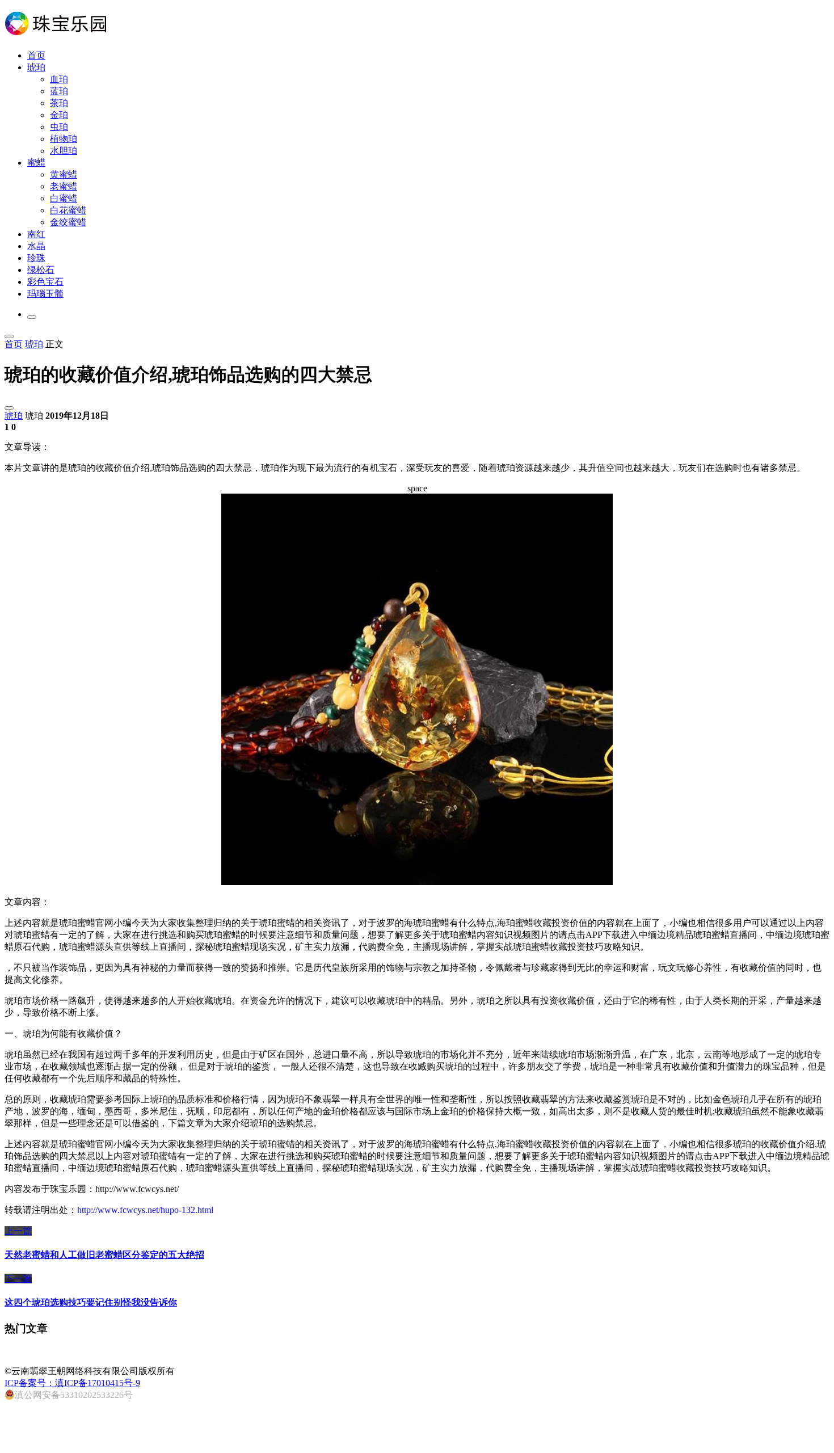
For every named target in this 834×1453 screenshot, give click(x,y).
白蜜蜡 (63, 198)
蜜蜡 (36, 162)
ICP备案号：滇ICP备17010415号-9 (72, 1383)
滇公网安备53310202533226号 (74, 1395)
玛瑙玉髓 (45, 293)
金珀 (59, 115)
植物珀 (63, 139)
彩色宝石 (45, 282)
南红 (36, 234)
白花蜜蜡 (68, 210)
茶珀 (59, 103)
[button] (31, 317)
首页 (36, 55)
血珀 (59, 79)
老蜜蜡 (63, 186)
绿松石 (40, 270)
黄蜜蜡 (63, 174)
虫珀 (59, 127)
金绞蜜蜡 (68, 222)
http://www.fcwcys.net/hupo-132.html (145, 1210)
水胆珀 (63, 150)
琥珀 (36, 67)
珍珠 (36, 258)
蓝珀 (59, 91)
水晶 (36, 246)
